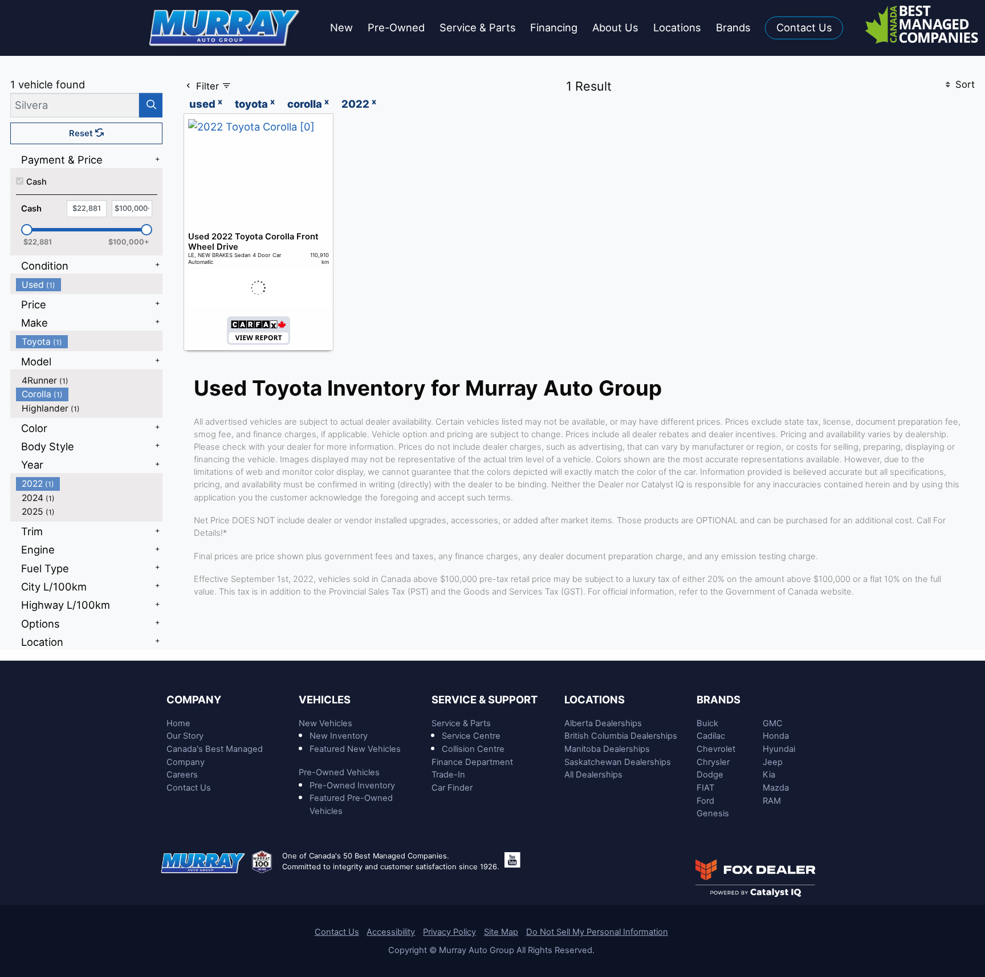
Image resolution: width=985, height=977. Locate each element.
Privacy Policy (449, 932)
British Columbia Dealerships (620, 736)
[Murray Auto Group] (225, 27)
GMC (773, 723)
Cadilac (711, 736)
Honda (776, 736)
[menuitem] (89, 285)
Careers (182, 775)
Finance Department (472, 762)
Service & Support (485, 699)
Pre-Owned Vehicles (339, 772)
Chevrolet (716, 749)
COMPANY (193, 699)
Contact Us (188, 788)
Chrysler (713, 762)
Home (178, 723)
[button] (341, 28)
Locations (594, 699)
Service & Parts (461, 723)
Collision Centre (473, 749)
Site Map (501, 932)
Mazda (776, 788)
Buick (707, 723)
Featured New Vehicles (355, 749)
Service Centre (471, 736)
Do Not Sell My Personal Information (597, 932)
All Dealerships (593, 775)
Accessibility (391, 932)
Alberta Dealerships (603, 723)
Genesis (713, 813)
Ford (705, 801)
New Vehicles (325, 723)
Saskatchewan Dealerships (617, 762)
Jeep (773, 762)
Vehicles (325, 699)
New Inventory (339, 736)
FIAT (705, 788)
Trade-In (448, 775)
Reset (82, 133)
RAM (772, 801)
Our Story (184, 736)
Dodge (710, 775)
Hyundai (779, 749)
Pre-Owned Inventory (352, 785)
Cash (36, 182)
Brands (718, 699)
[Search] (150, 105)
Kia (769, 775)
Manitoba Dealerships (607, 749)
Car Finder (452, 788)
